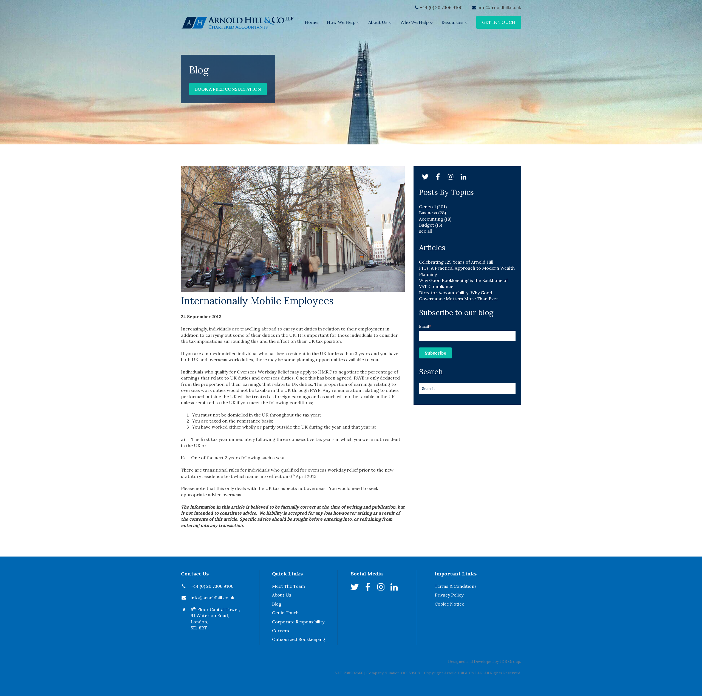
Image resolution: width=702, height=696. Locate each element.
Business (432, 212)
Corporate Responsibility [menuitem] (298, 621)
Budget (430, 225)
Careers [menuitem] (280, 630)
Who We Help (414, 22)
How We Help (341, 22)
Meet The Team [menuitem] (288, 586)
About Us (377, 22)
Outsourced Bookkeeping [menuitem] (298, 639)
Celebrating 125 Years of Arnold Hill (456, 262)
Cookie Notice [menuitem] (449, 604)
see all (425, 231)
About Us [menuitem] (281, 595)
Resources (452, 22)
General (433, 206)
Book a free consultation (228, 89)
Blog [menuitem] (276, 604)
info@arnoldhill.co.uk (499, 7)
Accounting (435, 219)
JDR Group (510, 661)
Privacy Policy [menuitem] (449, 595)
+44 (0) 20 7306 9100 (441, 7)
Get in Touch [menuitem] (285, 612)
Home (311, 22)
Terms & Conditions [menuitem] (456, 586)
